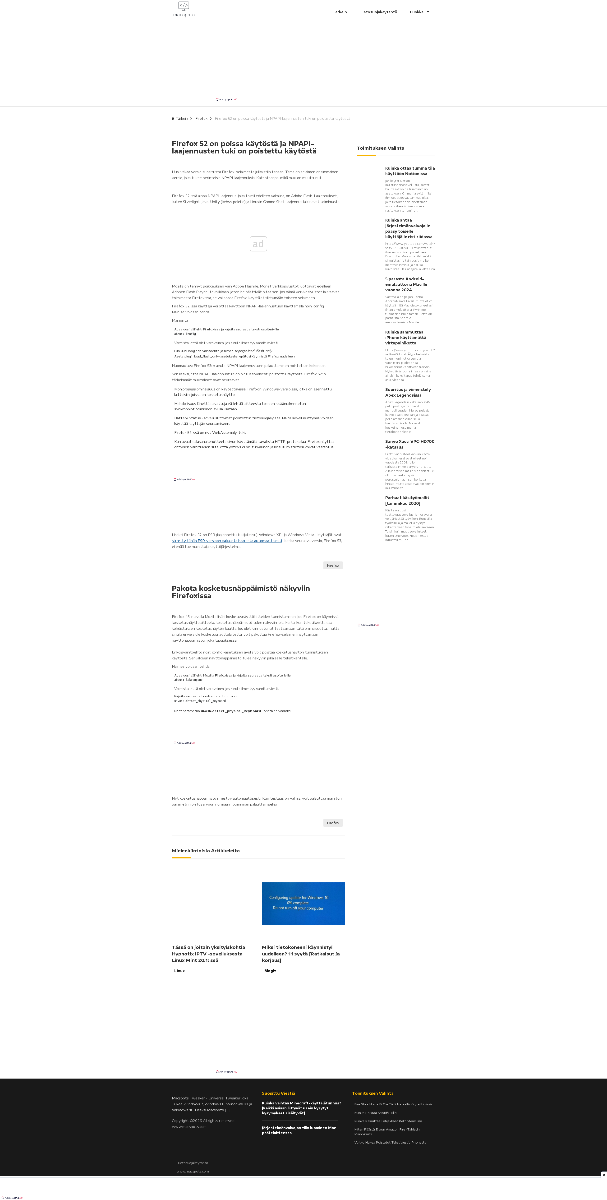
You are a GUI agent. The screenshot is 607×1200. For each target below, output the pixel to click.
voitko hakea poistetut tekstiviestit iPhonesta (390, 1142)
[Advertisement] (303, 61)
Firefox (201, 118)
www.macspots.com (189, 1126)
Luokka (417, 12)
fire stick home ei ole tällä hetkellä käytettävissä (393, 1104)
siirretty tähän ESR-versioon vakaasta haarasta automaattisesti (227, 540)
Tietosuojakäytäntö (378, 12)
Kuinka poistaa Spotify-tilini (375, 1113)
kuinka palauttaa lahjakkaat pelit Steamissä (388, 1121)
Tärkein (340, 12)
